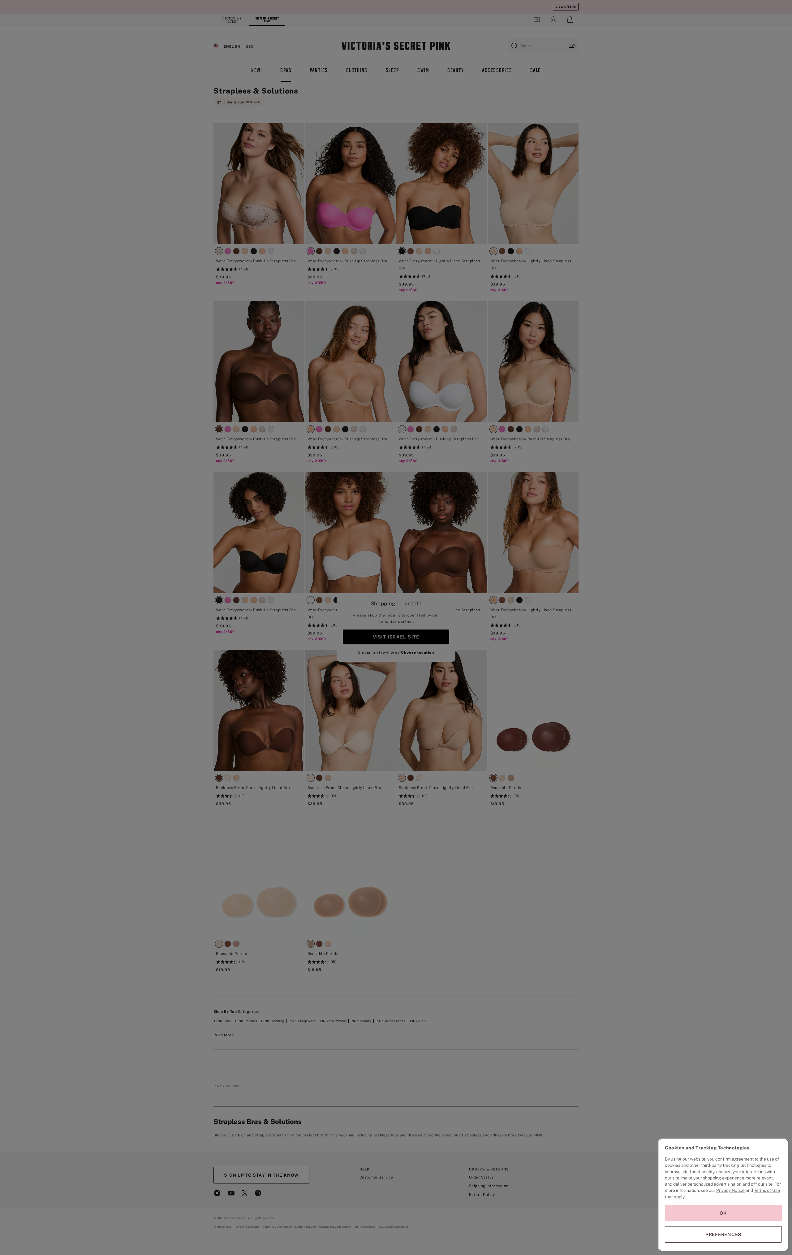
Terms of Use (767, 1190)
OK (723, 1213)
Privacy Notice (730, 1190)
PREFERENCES (723, 1234)
